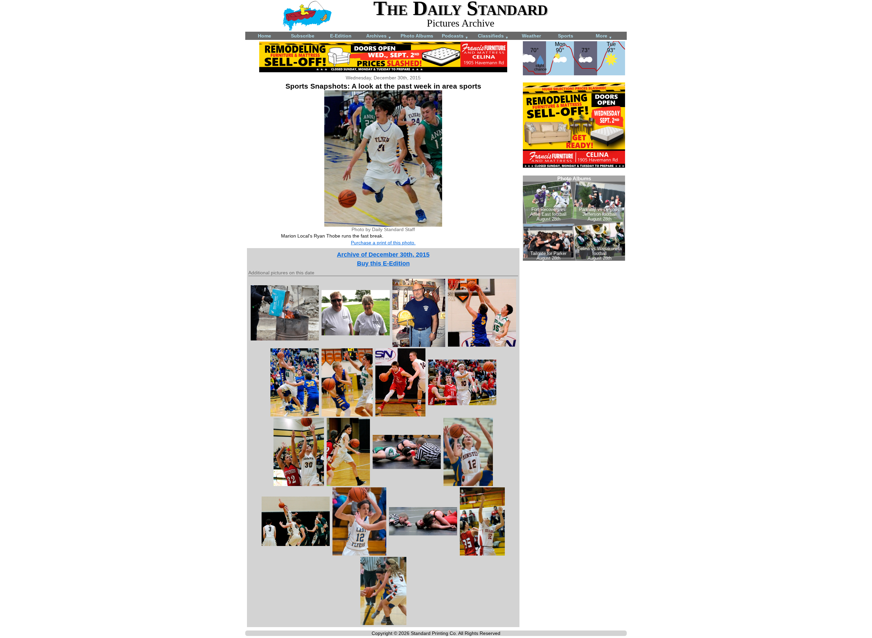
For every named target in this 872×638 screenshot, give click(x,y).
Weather (531, 36)
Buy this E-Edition (383, 263)
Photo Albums (417, 36)
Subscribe (302, 36)
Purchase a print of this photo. (383, 242)
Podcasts (455, 36)
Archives (378, 36)
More (604, 36)
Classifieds (493, 36)
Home (264, 36)
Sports (565, 36)
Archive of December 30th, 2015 (383, 254)
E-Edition (341, 36)
